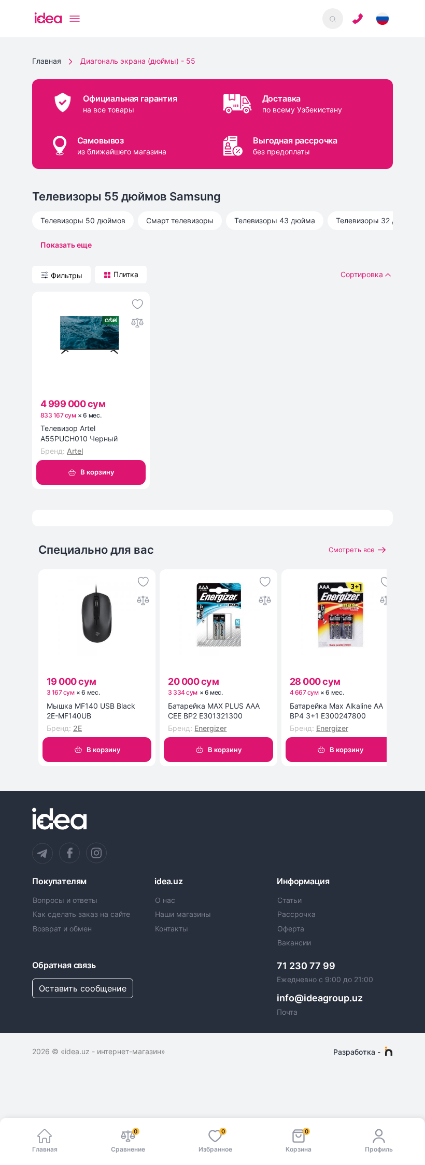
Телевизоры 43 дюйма (274, 220)
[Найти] (332, 18)
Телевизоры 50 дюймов (82, 220)
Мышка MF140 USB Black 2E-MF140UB (91, 711)
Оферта (290, 929)
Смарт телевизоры (180, 220)
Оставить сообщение (82, 988)
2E (77, 728)
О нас (165, 900)
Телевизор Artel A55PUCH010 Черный (79, 433)
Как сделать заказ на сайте (81, 914)
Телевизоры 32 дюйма (376, 220)
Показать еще (66, 244)
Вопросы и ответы (65, 900)
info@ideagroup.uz (320, 998)
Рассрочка (296, 914)
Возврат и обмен (62, 929)
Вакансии (294, 943)
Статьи (289, 900)
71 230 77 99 (306, 965)
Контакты (171, 929)
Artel (75, 451)
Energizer (210, 728)
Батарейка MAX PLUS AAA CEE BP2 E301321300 (214, 711)
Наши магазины (183, 914)
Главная (46, 60)
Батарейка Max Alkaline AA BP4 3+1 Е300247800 (336, 711)
